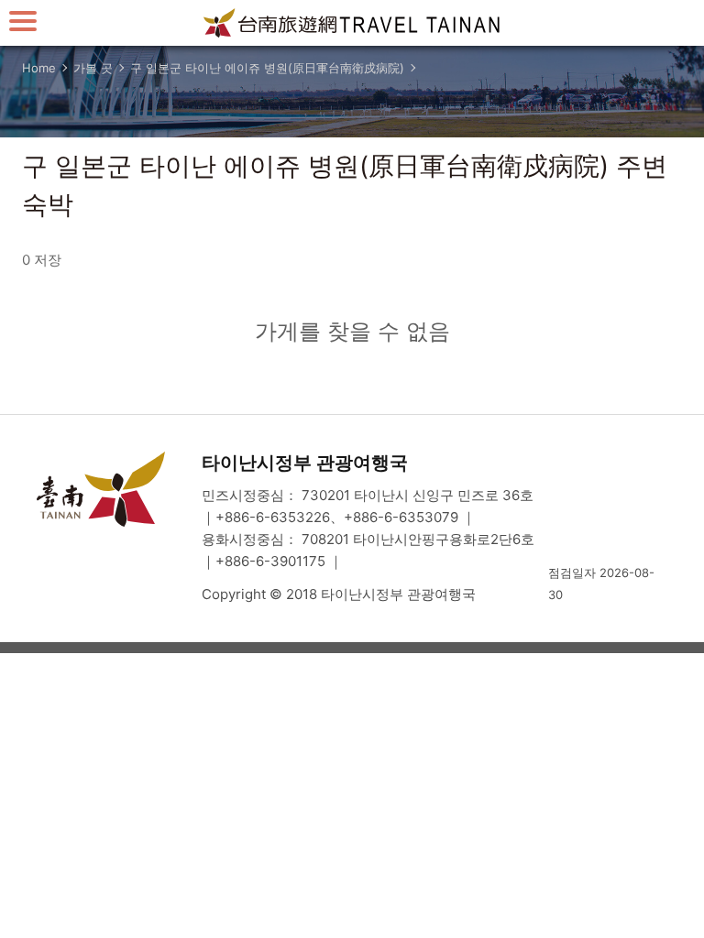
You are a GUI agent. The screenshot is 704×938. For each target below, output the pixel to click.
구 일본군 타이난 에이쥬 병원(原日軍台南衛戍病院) (267, 67)
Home (39, 67)
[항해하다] (23, 20)
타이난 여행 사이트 (352, 23)
